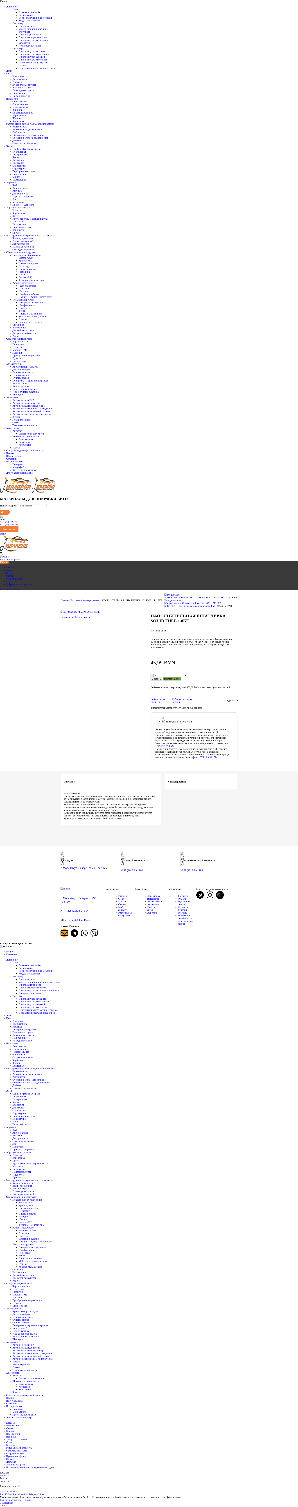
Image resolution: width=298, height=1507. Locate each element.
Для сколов (18, 163)
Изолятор (17, 82)
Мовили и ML (19, 350)
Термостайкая (19, 179)
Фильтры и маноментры (31, 280)
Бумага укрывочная (22, 238)
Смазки (16, 422)
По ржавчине (19, 174)
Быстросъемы (26, 257)
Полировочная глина (30, 45)
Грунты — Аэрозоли (23, 196)
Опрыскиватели (27, 269)
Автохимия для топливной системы (31, 411)
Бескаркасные (26, 439)
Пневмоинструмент (29, 263)
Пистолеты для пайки (30, 313)
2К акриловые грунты (24, 84)
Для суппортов (20, 193)
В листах (17, 210)
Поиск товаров (8, 505)
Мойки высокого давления (33, 316)
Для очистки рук (21, 369)
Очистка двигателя (22, 372)
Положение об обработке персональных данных (185, 919)
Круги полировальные (24, 470)
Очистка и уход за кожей (32, 57)
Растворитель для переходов (27, 129)
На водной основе (22, 96)
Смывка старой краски (24, 143)
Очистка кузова (27, 26)
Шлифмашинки (27, 305)
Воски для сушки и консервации (36, 17)
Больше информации (11, 1500)
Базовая (16, 157)
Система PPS (25, 277)
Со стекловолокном (22, 112)
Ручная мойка (26, 15)
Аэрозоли (152, 912)
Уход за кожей (19, 383)
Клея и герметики (21, 419)
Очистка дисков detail (30, 34)
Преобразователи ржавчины (27, 355)
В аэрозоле (18, 76)
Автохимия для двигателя (26, 403)
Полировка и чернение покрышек (30, 380)
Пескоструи (25, 266)
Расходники (25, 271)
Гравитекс (17, 347)
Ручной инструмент (23, 283)
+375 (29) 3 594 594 (9, 522)
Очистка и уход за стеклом (33, 59)
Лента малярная (20, 244)
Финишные (18, 110)
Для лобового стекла (23, 330)
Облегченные (19, 101)
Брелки (16, 447)
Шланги (23, 274)
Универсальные (20, 107)
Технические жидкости (24, 425)
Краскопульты (26, 260)
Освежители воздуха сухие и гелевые (39, 1010)
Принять (27, 1500)
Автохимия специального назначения (32, 414)
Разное (16, 336)
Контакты (183, 896)
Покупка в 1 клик (172, 679)
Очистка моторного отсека (33, 37)
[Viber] (94, 933)
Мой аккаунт (122, 908)
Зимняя (16, 417)
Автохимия (153, 904)
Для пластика (19, 79)
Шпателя (23, 291)
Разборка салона (27, 285)
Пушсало (17, 358)
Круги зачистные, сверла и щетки (30, 218)
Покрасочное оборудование (27, 255)
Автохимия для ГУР (23, 400)
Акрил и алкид (20, 188)
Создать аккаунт (8, 1491)
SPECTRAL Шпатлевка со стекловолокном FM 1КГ (192, 606)
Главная (65, 600)
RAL (15, 185)
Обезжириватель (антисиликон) (29, 135)
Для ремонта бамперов (24, 333)
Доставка (183, 907)
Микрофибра (19, 467)
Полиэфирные (20, 93)
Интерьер (17, 48)
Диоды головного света (31, 433)
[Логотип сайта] (16, 492)
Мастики (17, 352)
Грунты (151, 907)
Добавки (17, 140)
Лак (14, 199)
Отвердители (19, 165)
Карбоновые (19, 115)
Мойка (16, 9)
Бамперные (18, 121)
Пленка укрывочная (23, 246)
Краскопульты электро (30, 322)
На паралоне (19, 224)
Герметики (18, 344)
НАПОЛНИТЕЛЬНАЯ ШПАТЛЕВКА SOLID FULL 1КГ (195, 597)
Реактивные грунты (23, 87)
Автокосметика (155, 901)
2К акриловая (19, 154)
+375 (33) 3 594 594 (9, 524)
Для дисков (18, 160)
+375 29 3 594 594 (164, 746)
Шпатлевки (76, 600)
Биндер (16, 177)
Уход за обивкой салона (24, 389)
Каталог (122, 901)
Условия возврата (182, 911)
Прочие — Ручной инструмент (35, 297)
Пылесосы (24, 308)
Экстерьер (17, 23)
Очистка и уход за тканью (32, 51)
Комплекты (25, 445)
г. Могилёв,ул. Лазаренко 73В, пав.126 (84, 868)
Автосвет (17, 431)
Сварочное (18, 324)
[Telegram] (74, 933)
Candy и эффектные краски (26, 149)
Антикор (17, 190)
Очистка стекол (20, 378)
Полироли (17, 464)
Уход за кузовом (20, 386)
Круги (15, 216)
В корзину (156, 679)
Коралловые (18, 213)
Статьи (122, 904)
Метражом (18, 221)
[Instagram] (210, 895)
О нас (121, 898)
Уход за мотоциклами (30, 20)
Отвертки (24, 288)
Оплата (182, 898)
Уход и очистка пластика (25, 391)
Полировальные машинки (32, 302)
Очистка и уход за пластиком (34, 54)
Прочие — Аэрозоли (23, 204)
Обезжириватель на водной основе (31, 137)
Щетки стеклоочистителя (25, 436)
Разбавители (19, 132)
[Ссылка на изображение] (65, 888)
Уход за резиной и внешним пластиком (39, 982)
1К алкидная (19, 151)
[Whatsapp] (84, 933)
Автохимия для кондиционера (28, 405)
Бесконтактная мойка (30, 12)
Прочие (16, 232)
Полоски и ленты (21, 227)
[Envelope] (64, 933)
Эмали (150, 910)
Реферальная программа (125, 914)
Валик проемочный (22, 241)
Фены (22, 311)
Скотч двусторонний (23, 249)
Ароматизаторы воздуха (25, 366)
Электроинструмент (23, 299)
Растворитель (19, 126)
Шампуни (17, 394)
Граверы (23, 319)
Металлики (18, 202)
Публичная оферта (184, 903)
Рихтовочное (19, 327)
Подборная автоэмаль (23, 171)
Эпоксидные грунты (23, 90)
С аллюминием (20, 104)
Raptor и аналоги (21, 341)
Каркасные (24, 442)
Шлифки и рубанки (29, 294)
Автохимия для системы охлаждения (32, 408)
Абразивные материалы (153, 897)
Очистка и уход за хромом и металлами (39, 990)
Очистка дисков (20, 375)
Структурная (19, 168)
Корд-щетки (18, 230)
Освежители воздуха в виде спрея (37, 68)
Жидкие (16, 118)
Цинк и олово (19, 361)
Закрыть (4, 1475)
